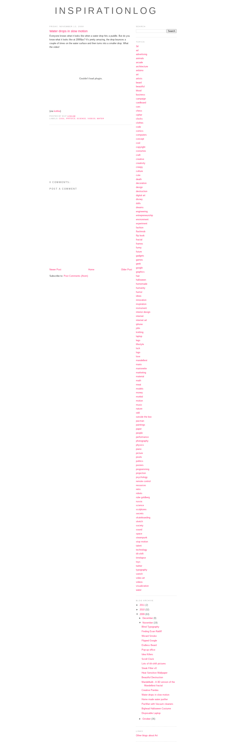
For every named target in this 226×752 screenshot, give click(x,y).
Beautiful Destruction (152, 677)
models (139, 388)
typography (141, 569)
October (146, 718)
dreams (140, 207)
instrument (141, 308)
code (138, 127)
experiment (141, 223)
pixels (139, 457)
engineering (142, 211)
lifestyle (140, 344)
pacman (140, 421)
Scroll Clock (148, 659)
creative (140, 159)
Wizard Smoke (149, 636)
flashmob (140, 231)
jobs (138, 328)
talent (139, 545)
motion (139, 400)
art (137, 74)
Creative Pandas (150, 690)
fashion (139, 227)
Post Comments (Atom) (76, 276)
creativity (140, 163)
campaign (141, 98)
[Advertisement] (79, 153)
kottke (57, 111)
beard (139, 82)
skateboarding (143, 517)
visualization (142, 586)
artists (139, 78)
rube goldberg (143, 497)
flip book (140, 235)
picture (139, 453)
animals (140, 58)
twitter (139, 566)
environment (142, 219)
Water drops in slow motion (68, 31)
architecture (142, 66)
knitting (139, 332)
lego (138, 340)
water (100, 118)
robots (139, 493)
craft (138, 155)
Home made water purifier (155, 699)
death (139, 179)
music (139, 404)
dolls (138, 203)
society (139, 525)
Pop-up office (148, 649)
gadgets (140, 255)
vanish (139, 573)
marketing (141, 372)
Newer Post (55, 269)
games (139, 259)
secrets (140, 513)
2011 (142, 605)
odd (138, 412)
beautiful (140, 86)
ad (137, 50)
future (139, 251)
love (138, 356)
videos (92, 118)
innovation (141, 300)
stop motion (142, 541)
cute (138, 175)
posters (140, 465)
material (140, 376)
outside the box (144, 416)
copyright (140, 147)
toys (138, 561)
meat (138, 384)
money (139, 392)
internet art (141, 320)
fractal (139, 239)
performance (142, 437)
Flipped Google (149, 640)
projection (141, 473)
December (148, 618)
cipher (139, 114)
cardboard (141, 102)
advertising (141, 54)
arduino (139, 70)
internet (140, 316)
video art (140, 578)
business (140, 94)
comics (139, 131)
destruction (141, 191)
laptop (139, 336)
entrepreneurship (144, 215)
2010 (142, 609)
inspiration (141, 304)
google (139, 267)
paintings (140, 424)
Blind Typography (150, 626)
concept (140, 139)
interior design (143, 312)
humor (139, 292)
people (139, 433)
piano (138, 449)
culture (139, 171)
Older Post (126, 269)
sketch (139, 521)
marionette (141, 368)
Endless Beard (149, 645)
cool (62, 118)
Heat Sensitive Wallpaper (154, 672)
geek (138, 263)
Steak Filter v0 (149, 668)
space (139, 533)
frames (139, 243)
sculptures (141, 509)
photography (142, 441)
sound (139, 529)
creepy (139, 167)
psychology (142, 477)
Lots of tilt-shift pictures (154, 663)
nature (139, 408)
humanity (140, 288)
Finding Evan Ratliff (152, 631)
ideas (138, 296)
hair (138, 276)
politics (139, 461)
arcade (139, 62)
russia (139, 501)
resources (141, 485)
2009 (142, 614)
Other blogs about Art (147, 735)
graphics (140, 271)
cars (138, 106)
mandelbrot (141, 360)
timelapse (141, 557)
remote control (143, 481)
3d (137, 46)
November (148, 622)
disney (139, 199)
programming (142, 469)
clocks (139, 118)
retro (138, 489)
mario (139, 364)
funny (139, 247)
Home (91, 269)
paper (139, 429)
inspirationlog (106, 10)
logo (138, 352)
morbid (139, 396)
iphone (139, 324)
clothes (139, 122)
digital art (140, 195)
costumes (141, 151)
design (139, 187)
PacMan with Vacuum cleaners (157, 704)
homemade (141, 284)
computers (141, 134)
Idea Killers (147, 654)
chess (139, 110)
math (138, 380)
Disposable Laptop (151, 713)
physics (70, 118)
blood (138, 90)
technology (141, 549)
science (81, 118)
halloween (141, 279)
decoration (141, 183)
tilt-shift (140, 553)
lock (138, 348)
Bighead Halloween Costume (156, 708)
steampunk (141, 537)
